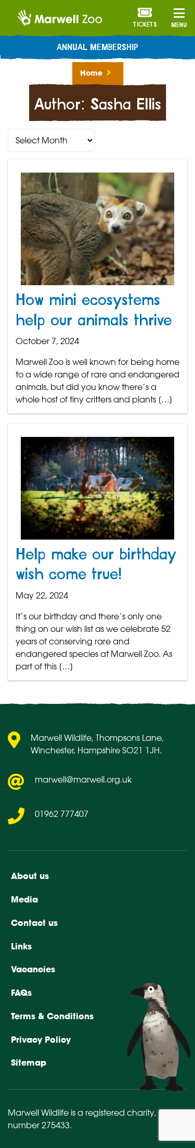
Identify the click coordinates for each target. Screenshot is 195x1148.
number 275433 (39, 1125)
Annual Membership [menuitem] (97, 47)
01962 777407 (61, 814)
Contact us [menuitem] (34, 923)
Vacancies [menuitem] (33, 969)
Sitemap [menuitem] (28, 1062)
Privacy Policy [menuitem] (41, 1039)
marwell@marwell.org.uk (83, 779)
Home (91, 73)
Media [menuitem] (24, 899)
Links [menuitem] (21, 946)
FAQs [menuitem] (21, 992)
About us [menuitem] (30, 876)
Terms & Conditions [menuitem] (52, 1016)
